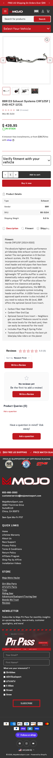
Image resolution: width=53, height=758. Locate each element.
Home (5, 531)
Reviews (6, 602)
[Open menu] (5, 11)
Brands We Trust (10, 599)
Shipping (44, 228)
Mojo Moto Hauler (11, 577)
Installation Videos (11, 563)
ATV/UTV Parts (9, 587)
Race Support (9, 542)
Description (12, 228)
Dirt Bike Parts (9, 583)
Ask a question (10, 411)
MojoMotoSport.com (21, 754)
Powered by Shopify (39, 754)
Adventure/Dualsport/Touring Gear (19, 596)
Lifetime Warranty (11, 535)
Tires (4, 590)
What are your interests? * (17, 668)
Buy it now (26, 183)
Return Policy (9, 552)
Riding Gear (7, 593)
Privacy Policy (9, 545)
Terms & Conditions (12, 549)
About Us (6, 538)
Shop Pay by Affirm (11, 559)
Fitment (29, 228)
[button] (36, 11)
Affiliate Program (10, 556)
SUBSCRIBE (26, 703)
